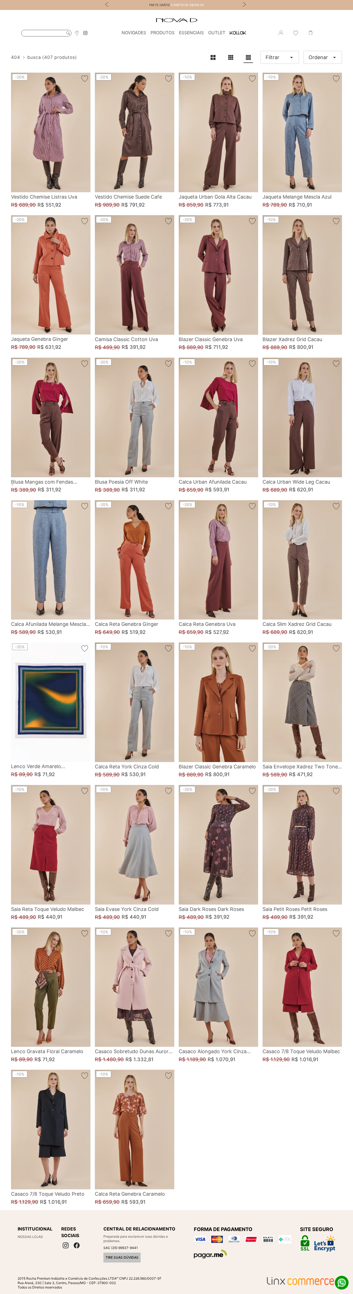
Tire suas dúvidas (122, 1257)
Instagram (85, 33)
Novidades (134, 32)
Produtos (163, 32)
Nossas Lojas (30, 1237)
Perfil (281, 33)
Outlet (216, 32)
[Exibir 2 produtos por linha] (213, 57)
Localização (77, 32)
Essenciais (191, 32)
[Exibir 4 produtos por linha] (248, 57)
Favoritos (296, 33)
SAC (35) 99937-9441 (120, 1248)
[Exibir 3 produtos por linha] (230, 57)
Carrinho (310, 33)
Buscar (68, 33)
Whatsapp (342, 1283)
